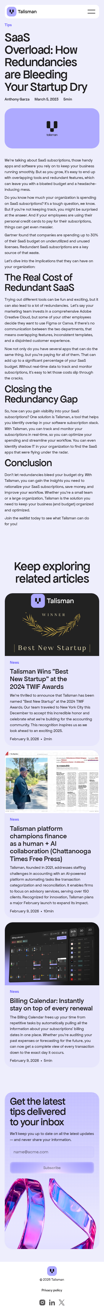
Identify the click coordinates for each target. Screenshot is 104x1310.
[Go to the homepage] (52, 1271)
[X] (62, 1302)
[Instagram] (42, 1302)
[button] (91, 12)
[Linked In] (52, 1302)
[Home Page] (22, 11)
